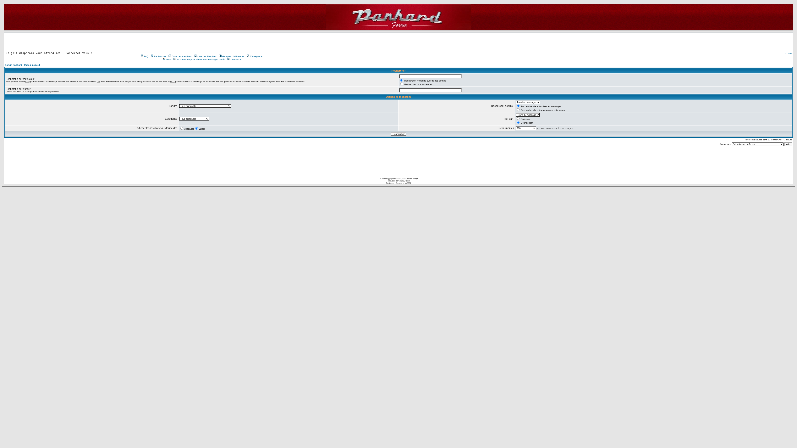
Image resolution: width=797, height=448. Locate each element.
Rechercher (160, 56)
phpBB (392, 178)
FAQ (146, 56)
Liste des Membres (207, 56)
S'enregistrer (256, 56)
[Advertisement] (201, 42)
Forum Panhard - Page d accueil (22, 65)
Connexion (236, 59)
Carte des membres (182, 56)
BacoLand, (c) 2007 (403, 183)
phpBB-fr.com (405, 181)
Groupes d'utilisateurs (233, 56)
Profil (168, 59)
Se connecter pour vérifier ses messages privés (200, 59)
